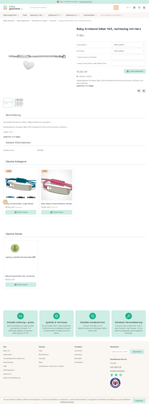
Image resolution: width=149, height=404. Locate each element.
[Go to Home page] (13, 8)
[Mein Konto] (134, 7)
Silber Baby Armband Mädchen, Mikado (56, 204)
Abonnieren (137, 352)
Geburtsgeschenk (10, 15)
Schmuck (53, 21)
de (128, 7)
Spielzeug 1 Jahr (36, 15)
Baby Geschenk (8, 21)
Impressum (7, 374)
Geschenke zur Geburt (39, 21)
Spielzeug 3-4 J (72, 15)
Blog (40, 362)
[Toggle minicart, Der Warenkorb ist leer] (144, 7)
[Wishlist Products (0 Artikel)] (139, 7)
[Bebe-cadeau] (81, 35)
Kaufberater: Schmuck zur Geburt (51, 366)
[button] (81, 35)
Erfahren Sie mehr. (67, 402)
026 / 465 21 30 (115, 367)
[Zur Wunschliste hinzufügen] (139, 91)
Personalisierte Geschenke (110, 15)
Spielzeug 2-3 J (54, 15)
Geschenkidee (89, 15)
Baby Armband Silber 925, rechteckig (20, 276)
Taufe (25, 15)
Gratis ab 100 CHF (85, 2)
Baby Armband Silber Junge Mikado (19, 204)
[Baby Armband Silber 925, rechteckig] (20, 257)
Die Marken (79, 362)
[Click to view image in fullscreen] (38, 61)
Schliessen (139, 401)
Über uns (6, 351)
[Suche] (116, 7)
